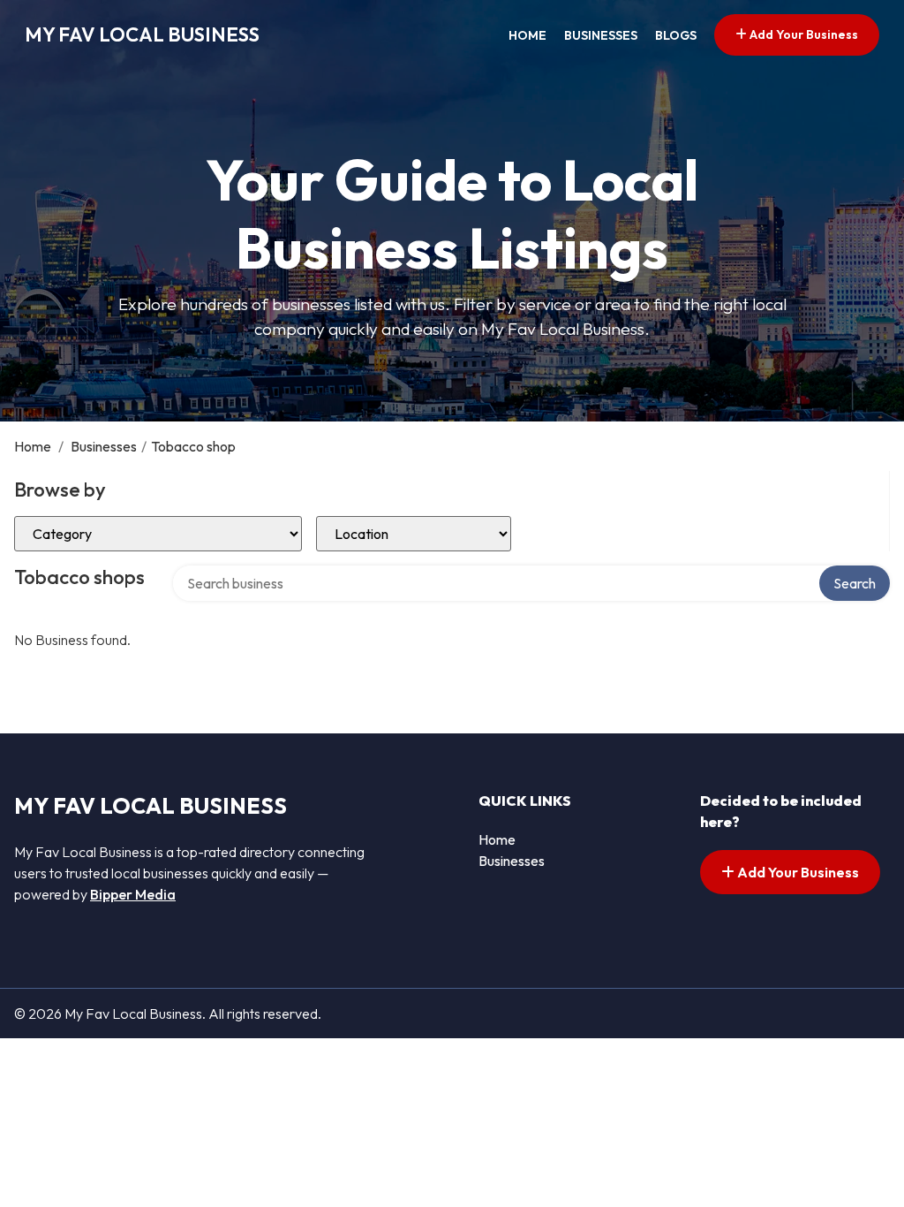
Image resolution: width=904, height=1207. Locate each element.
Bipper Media (133, 894)
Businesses (600, 35)
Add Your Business (802, 34)
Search (854, 583)
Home (527, 35)
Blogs (676, 35)
